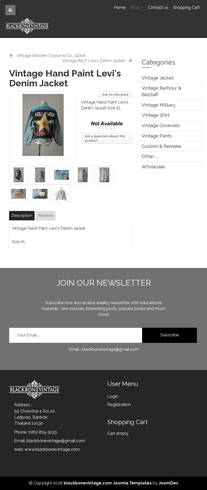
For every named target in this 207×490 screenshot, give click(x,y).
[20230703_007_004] (62, 174)
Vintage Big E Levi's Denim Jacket (93, 60)
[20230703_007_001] (41, 174)
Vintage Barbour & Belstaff (161, 91)
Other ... (150, 156)
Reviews (45, 215)
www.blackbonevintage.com (52, 449)
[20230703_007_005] (84, 174)
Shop (135, 7)
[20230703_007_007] (20, 193)
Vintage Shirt (156, 115)
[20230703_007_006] (105, 174)
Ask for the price (115, 94)
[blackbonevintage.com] (27, 26)
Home (119, 7)
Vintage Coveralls (161, 125)
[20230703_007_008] (41, 193)
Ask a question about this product (105, 138)
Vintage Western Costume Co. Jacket (51, 55)
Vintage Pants (157, 136)
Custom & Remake (161, 146)
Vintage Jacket (158, 78)
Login (112, 396)
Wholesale (153, 166)
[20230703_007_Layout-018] (62, 193)
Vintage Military (158, 105)
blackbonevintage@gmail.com (56, 440)
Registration (119, 404)
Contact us (158, 7)
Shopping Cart (186, 7)
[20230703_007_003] (20, 174)
